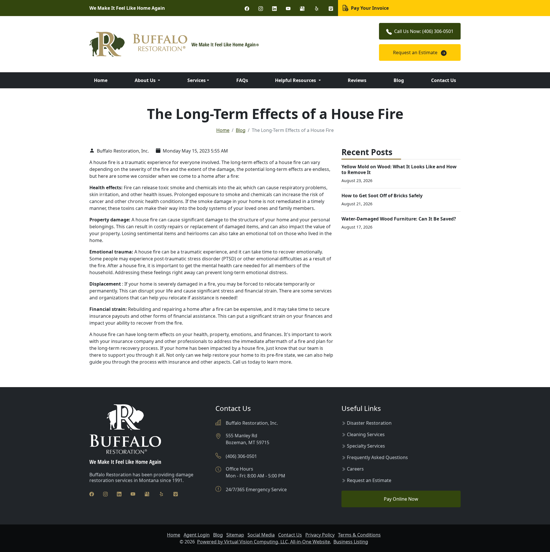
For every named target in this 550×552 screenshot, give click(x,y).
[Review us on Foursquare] (331, 8)
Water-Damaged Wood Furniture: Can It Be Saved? (398, 219)
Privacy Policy (320, 535)
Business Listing (350, 542)
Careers (355, 469)
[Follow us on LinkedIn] (274, 8)
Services (196, 80)
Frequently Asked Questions (377, 457)
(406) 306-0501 (241, 456)
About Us (146, 80)
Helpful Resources (296, 80)
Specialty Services (366, 446)
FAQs (242, 80)
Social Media (261, 535)
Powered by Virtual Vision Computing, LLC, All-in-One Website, (264, 542)
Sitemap (235, 535)
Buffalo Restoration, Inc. (122, 151)
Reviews (357, 80)
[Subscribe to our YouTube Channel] (288, 8)
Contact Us (443, 80)
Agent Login (197, 535)
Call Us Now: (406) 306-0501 (423, 31)
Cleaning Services (366, 434)
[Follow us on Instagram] (261, 8)
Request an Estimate (416, 52)
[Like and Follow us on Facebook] (247, 8)
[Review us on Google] (302, 8)
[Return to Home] (212, 44)
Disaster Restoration (369, 423)
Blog (399, 80)
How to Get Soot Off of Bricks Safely (382, 195)
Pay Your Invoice (369, 8)
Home (100, 80)
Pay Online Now (401, 499)
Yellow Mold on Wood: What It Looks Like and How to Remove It (399, 169)
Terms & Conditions (359, 535)
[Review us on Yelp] (316, 8)
